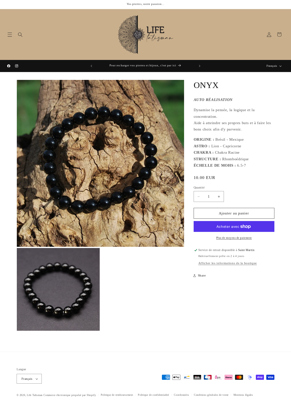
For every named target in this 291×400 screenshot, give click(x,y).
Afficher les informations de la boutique (227, 263)
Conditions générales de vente (211, 394)
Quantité (199, 187)
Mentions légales (243, 394)
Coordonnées (181, 394)
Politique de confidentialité (153, 394)
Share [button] (202, 275)
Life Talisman (35, 395)
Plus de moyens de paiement (234, 237)
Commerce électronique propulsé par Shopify (69, 395)
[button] (10, 34)
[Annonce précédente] (91, 65)
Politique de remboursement (117, 394)
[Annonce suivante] (199, 65)
